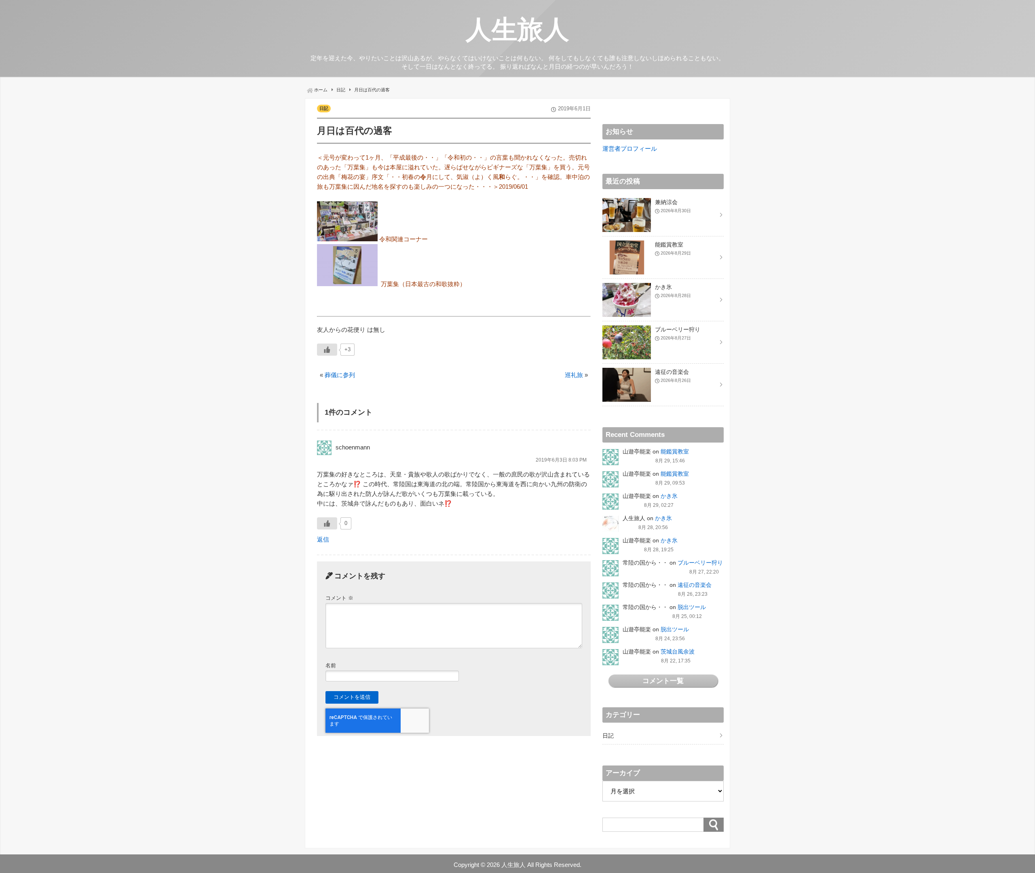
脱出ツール (692, 607)
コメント (339, 598)
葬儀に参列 (340, 374)
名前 (330, 665)
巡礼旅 (574, 374)
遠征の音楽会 (695, 585)
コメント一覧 (663, 680)
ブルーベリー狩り (700, 562)
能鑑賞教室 (675, 451)
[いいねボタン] (327, 350)
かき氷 (669, 496)
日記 (323, 108)
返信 (323, 539)
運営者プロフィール (629, 148)
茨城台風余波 (678, 651)
